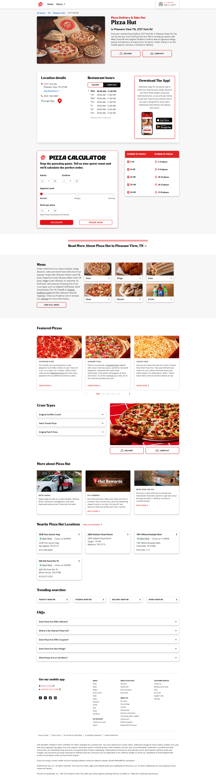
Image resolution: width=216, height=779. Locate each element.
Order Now (96, 222)
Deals (50, 4)
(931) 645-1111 (143, 550)
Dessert (120, 299)
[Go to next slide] (129, 393)
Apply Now (92, 511)
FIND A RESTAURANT (91, 524)
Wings (120, 278)
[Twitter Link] (46, 697)
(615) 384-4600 (45, 550)
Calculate (56, 222)
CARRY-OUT (112, 85)
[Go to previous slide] (86, 393)
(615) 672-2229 (45, 576)
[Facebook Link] (41, 697)
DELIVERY (95, 85)
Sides (150, 278)
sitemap (44, 298)
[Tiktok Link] (51, 697)
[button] (71, 414)
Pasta (88, 299)
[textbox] (59, 370)
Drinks (151, 299)
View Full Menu (51, 305)
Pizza (88, 278)
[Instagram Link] (56, 697)
